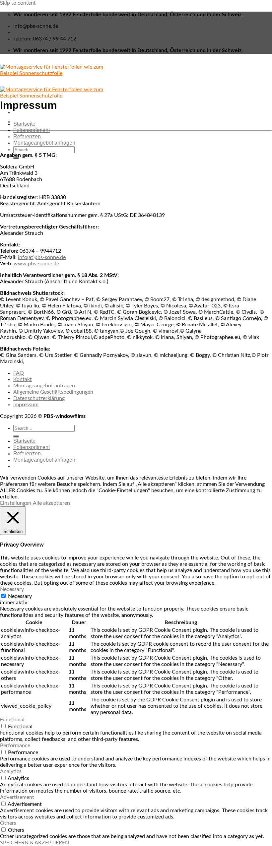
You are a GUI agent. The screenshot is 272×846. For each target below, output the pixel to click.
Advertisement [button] (17, 797)
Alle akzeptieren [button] (51, 503)
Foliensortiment (31, 130)
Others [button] (8, 823)
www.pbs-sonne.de (36, 263)
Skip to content (18, 3)
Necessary (20, 596)
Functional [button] (12, 719)
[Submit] (16, 436)
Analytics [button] (11, 771)
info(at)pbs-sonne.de (42, 257)
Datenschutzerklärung (39, 398)
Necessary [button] (12, 589)
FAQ (18, 373)
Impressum (25, 404)
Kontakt (22, 379)
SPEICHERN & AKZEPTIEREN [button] (34, 842)
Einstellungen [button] (15, 503)
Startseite (24, 124)
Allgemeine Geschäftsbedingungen (53, 392)
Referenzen (27, 136)
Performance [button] (15, 745)
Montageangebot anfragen (44, 143)
